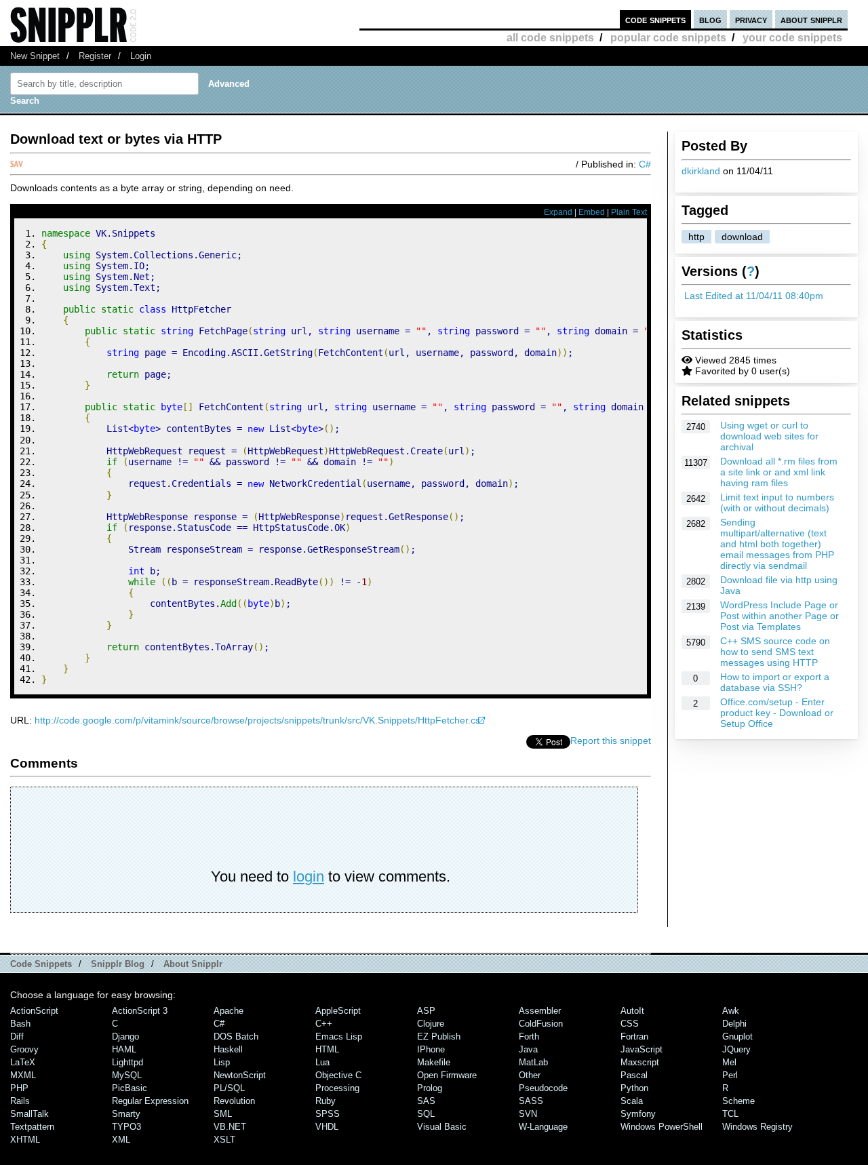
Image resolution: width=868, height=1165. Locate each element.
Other (529, 1075)
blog (710, 19)
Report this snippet (610, 740)
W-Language (543, 1127)
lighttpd (127, 1062)
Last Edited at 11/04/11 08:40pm (753, 295)
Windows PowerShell (661, 1127)
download (742, 236)
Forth (529, 1036)
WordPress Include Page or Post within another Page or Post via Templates (779, 615)
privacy (751, 19)
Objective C (338, 1075)
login (308, 876)
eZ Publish (438, 1036)
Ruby (325, 1101)
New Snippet (35, 56)
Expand (558, 212)
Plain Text (629, 212)
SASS (531, 1101)
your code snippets (792, 37)
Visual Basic (442, 1127)
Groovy (24, 1049)
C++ (323, 1024)
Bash (20, 1024)
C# (645, 164)
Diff (17, 1036)
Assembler (540, 1011)
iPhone (431, 1049)
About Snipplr (192, 964)
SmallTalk (29, 1114)
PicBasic (129, 1088)
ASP (426, 1011)
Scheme (738, 1101)
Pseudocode (543, 1088)
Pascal (634, 1075)
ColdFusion (541, 1024)
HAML (124, 1049)
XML (121, 1139)
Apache (228, 1011)
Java (528, 1049)
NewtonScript (240, 1075)
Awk (730, 1011)
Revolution (234, 1101)
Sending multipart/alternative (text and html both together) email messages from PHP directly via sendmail (777, 544)
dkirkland (701, 170)
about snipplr (811, 19)
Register (95, 56)
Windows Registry (757, 1127)
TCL (730, 1114)
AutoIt (632, 1011)
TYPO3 (126, 1127)
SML (223, 1114)
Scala (631, 1101)
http (696, 236)
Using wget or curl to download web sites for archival (769, 436)
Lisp (222, 1062)
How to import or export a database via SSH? (774, 682)
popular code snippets (668, 37)
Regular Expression (150, 1101)
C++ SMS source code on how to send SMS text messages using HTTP (775, 651)
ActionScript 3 (139, 1011)
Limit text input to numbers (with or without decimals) (777, 502)
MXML (23, 1075)
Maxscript (639, 1062)
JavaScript (641, 1049)
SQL (426, 1114)
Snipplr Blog (117, 964)
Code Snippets (41, 964)
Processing (337, 1088)
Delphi (734, 1024)
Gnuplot (737, 1036)
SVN (528, 1114)
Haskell (228, 1049)
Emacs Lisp (338, 1036)
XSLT (224, 1139)
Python (634, 1088)
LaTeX (22, 1062)
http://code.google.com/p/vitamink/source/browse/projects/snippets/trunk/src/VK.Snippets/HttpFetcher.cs (257, 720)
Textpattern (32, 1127)
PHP (19, 1088)
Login (140, 56)
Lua (322, 1062)
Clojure (430, 1024)
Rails (20, 1101)
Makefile (433, 1062)
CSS (629, 1024)
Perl (730, 1075)
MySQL (127, 1075)
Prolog (429, 1088)
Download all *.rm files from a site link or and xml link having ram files (778, 472)
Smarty (126, 1114)
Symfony (638, 1114)
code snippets (655, 19)
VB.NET (230, 1127)
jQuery (736, 1049)
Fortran (634, 1036)
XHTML (25, 1139)
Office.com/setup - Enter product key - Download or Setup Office (776, 712)
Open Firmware (447, 1075)
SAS (426, 1101)
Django (125, 1036)
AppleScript (338, 1011)
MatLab (533, 1062)
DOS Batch (236, 1036)
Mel (729, 1062)
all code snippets (550, 37)
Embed (591, 212)
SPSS (327, 1114)
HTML (327, 1049)
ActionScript (34, 1011)
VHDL (326, 1127)
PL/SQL (229, 1088)
